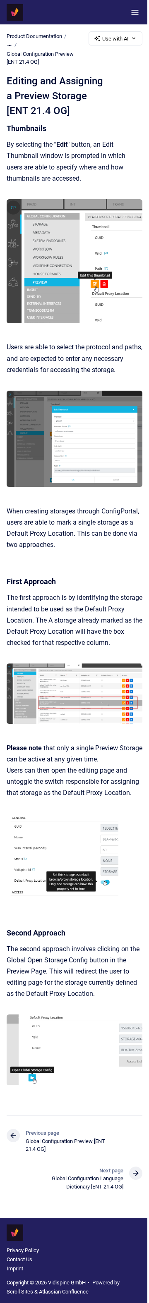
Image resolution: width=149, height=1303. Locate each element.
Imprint (15, 1268)
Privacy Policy (23, 1250)
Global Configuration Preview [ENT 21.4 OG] (40, 58)
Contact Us (19, 1259)
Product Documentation (34, 36)
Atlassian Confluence (64, 1292)
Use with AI (115, 39)
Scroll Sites (20, 1292)
